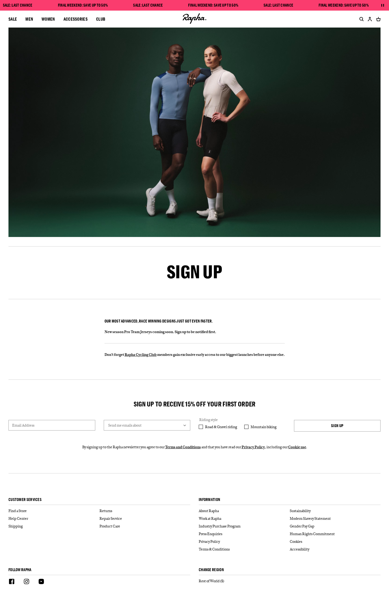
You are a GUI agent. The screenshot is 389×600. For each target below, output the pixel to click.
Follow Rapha (19, 570)
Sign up (337, 425)
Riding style (208, 420)
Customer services (25, 500)
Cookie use (297, 447)
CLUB (100, 18)
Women (48, 18)
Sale (12, 18)
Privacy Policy (253, 447)
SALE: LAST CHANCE (18, 5)
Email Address (23, 425)
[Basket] (377, 19)
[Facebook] (11, 582)
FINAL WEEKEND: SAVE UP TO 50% (83, 5)
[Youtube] (41, 582)
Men (29, 18)
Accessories (76, 18)
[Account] (370, 19)
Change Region (211, 570)
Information (209, 500)
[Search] (360, 19)
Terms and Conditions (183, 447)
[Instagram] (26, 582)
